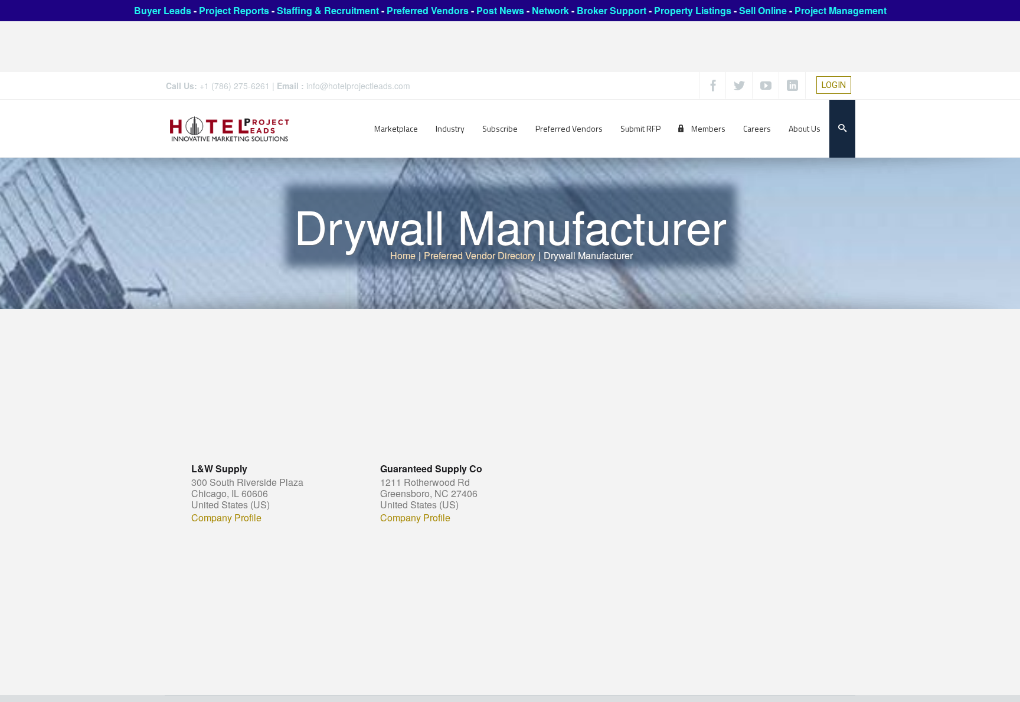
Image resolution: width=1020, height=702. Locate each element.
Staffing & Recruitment (328, 10)
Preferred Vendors (428, 10)
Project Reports (234, 10)
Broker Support (611, 10)
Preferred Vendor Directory (479, 255)
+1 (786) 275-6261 (235, 86)
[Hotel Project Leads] (230, 128)
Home (403, 255)
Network (550, 10)
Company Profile (226, 518)
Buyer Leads (162, 10)
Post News (500, 10)
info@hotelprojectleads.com (358, 86)
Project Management (841, 10)
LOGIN (834, 85)
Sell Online (763, 10)
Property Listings (692, 10)
